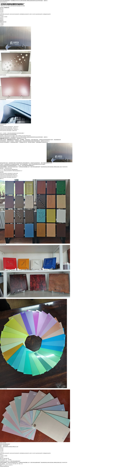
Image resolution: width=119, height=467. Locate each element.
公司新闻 (5, 16)
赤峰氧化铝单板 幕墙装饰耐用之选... (7, 129)
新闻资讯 (1, 15)
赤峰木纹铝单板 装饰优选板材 (6, 177)
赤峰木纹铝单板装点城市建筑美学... (7, 126)
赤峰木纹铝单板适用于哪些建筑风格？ (10, 169)
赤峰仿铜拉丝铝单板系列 (5, 14)
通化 (20, 463)
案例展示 (1, 18)
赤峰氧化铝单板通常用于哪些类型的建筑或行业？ (13, 170)
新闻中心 (1, 454)
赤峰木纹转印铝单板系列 (14, 14)
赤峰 (14, 463)
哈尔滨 (11, 463)
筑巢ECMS (7, 466)
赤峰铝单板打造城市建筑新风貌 (6, 174)
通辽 (16, 463)
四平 (18, 463)
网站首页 (1, 8)
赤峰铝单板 (18, 0)
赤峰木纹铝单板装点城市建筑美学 (6, 173)
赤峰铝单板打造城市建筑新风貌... (6, 128)
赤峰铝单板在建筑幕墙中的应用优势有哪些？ (16, 133)
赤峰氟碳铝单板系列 (47, 14)
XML (8, 458)
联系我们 (1, 19)
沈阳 (7, 463)
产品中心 (1, 12)
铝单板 (10, 168)
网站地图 (5, 458)
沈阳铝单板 (7, 168)
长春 (9, 463)
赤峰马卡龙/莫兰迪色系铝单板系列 (36, 14)
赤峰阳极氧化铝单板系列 (24, 14)
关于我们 (1, 10)
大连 (22, 463)
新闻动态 (1, 125)
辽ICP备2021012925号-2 (8, 465)
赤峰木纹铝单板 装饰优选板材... (6, 130)
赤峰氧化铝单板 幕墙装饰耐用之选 (6, 176)
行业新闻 (1, 16)
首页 (1, 133)
